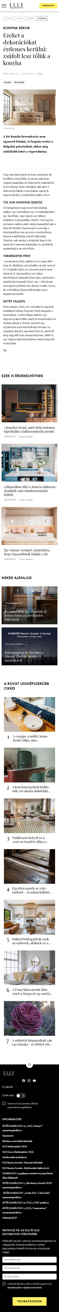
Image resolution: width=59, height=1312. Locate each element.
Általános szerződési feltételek (17, 1141)
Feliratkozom (29, 1301)
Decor (20, 18)
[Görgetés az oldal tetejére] (29, 1064)
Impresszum (8, 1136)
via (4, 350)
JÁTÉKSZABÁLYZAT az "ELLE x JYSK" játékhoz (25, 1203)
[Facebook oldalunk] (23, 1080)
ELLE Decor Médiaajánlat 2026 (18, 1152)
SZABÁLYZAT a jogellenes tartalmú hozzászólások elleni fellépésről (27, 1175)
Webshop (48, 6)
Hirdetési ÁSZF (9, 1218)
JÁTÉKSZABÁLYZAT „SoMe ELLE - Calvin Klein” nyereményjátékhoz (26, 1195)
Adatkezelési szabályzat (14, 1157)
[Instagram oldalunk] (29, 1080)
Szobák (30, 18)
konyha (7, 82)
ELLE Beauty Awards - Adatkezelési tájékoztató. (26, 1168)
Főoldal (9, 18)
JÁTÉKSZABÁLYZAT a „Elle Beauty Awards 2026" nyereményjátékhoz (27, 1185)
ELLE (39, 73)
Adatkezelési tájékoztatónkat (24, 1287)
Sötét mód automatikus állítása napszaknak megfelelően (22, 1105)
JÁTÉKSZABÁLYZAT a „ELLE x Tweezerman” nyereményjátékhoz (24, 1210)
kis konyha (19, 82)
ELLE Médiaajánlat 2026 (14, 1146)
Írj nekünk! (7, 1087)
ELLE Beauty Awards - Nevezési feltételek (22, 1163)
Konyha (42, 18)
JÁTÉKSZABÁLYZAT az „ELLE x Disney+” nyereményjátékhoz (22, 1128)
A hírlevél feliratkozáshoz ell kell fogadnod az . (29, 1286)
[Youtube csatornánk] (34, 1081)
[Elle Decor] (16, 5)
